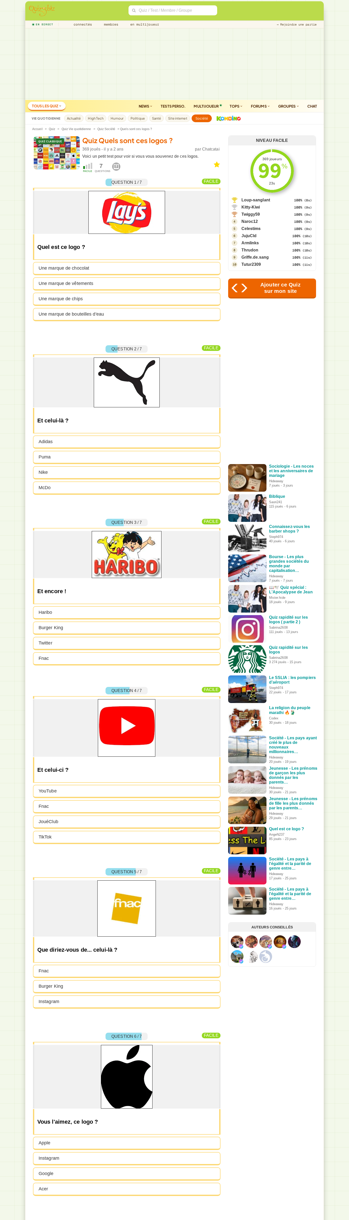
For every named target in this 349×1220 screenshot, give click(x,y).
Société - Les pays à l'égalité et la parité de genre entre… (290, 863)
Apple (45, 1142)
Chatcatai (211, 149)
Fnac (44, 658)
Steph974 (276, 537)
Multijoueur (206, 106)
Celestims (251, 228)
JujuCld (249, 236)
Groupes (287, 106)
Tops (235, 106)
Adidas (46, 441)
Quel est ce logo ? (286, 829)
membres (110, 24)
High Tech (95, 118)
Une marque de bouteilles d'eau (71, 314)
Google (46, 1173)
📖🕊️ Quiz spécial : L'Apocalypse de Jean (291, 589)
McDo (45, 487)
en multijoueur (143, 24)
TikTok (45, 836)
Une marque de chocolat (64, 268)
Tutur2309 (251, 264)
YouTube (48, 790)
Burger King (51, 627)
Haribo (45, 612)
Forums (259, 106)
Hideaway (276, 481)
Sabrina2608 (278, 627)
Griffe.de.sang (255, 257)
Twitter (45, 643)
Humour (117, 118)
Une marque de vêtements (66, 283)
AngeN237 (277, 834)
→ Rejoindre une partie (297, 24)
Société (201, 118)
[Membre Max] (241, 946)
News (144, 106)
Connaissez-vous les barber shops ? (289, 528)
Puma (45, 456)
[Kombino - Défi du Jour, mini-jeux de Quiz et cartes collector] (227, 118)
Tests (173, 106)
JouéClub (48, 821)
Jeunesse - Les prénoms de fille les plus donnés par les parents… (293, 803)
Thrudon (250, 250)
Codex (274, 718)
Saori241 (275, 502)
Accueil (37, 129)
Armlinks (250, 243)
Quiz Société (106, 129)
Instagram (49, 1001)
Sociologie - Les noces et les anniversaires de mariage (291, 471)
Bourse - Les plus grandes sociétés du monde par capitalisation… (289, 564)
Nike (43, 472)
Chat (312, 106)
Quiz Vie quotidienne (76, 129)
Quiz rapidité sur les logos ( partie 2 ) (288, 619)
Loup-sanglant (255, 200)
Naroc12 (249, 221)
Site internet (177, 118)
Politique (138, 118)
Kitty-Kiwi (250, 207)
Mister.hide (277, 598)
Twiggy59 (250, 214)
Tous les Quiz (45, 105)
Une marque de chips (61, 298)
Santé (156, 118)
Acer (43, 1188)
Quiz (52, 129)
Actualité (74, 118)
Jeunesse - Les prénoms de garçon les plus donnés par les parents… (293, 775)
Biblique (277, 496)
